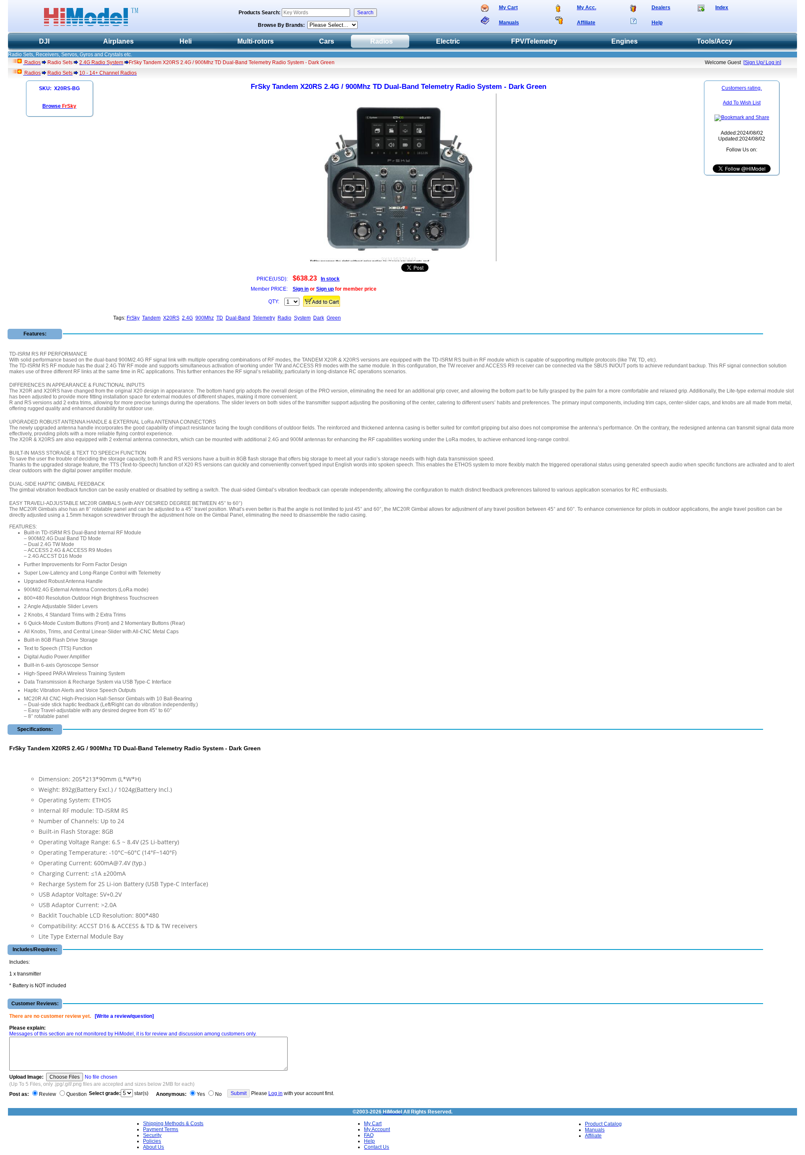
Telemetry (264, 318)
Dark (318, 318)
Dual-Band (238, 318)
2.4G (187, 318)
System (302, 318)
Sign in (301, 289)
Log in (275, 1093)
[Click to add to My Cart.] (321, 301)
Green (334, 318)
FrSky (133, 318)
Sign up (325, 289)
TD (219, 318)
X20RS (171, 318)
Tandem (151, 318)
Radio (284, 318)
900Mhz (204, 318)
